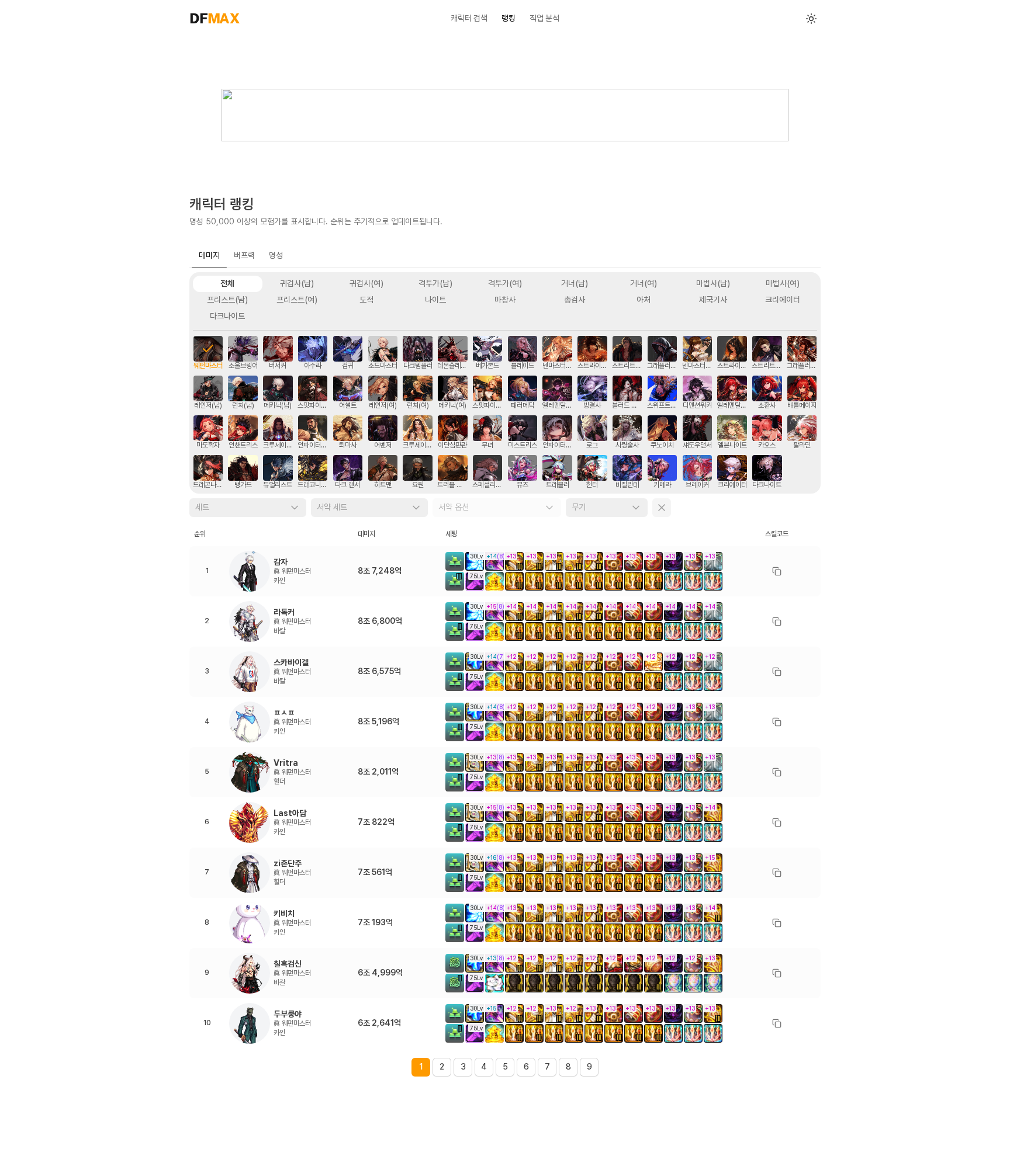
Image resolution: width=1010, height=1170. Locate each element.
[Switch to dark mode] (811, 18)
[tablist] (505, 256)
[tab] (209, 256)
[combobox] (247, 507)
